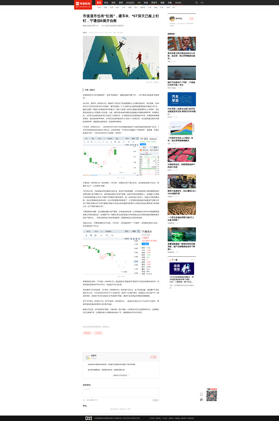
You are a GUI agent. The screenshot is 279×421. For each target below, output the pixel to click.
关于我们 (152, 418)
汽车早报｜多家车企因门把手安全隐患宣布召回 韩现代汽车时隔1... (182, 111)
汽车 (123, 7)
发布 (155, 400)
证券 (111, 7)
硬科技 (143, 7)
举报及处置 (190, 418)
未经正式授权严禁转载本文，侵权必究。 (96, 326)
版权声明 (183, 418)
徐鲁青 (174, 88)
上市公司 (98, 333)
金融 (105, 7)
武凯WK (170, 196)
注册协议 (171, 418)
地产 (117, 7)
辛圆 (169, 61)
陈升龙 (170, 170)
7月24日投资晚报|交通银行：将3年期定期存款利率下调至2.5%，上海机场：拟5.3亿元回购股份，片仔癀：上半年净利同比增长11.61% (181, 279)
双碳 (168, 7)
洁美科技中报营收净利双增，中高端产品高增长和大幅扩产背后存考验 (111, 364)
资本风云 (87, 333)
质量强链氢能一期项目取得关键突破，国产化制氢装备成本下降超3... (181, 246)
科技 (99, 7)
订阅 (154, 357)
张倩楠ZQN (171, 223)
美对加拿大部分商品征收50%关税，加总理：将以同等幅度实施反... (181, 56)
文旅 (149, 7)
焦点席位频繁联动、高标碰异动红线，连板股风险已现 (106, 370)
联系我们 (158, 418)
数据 (155, 7)
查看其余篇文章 (120, 375)
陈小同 (170, 117)
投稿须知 (177, 418)
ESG (162, 7)
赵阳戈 (85, 32)
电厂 (174, 7)
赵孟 (169, 143)
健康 (129, 7)
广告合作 (164, 418)
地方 (136, 7)
